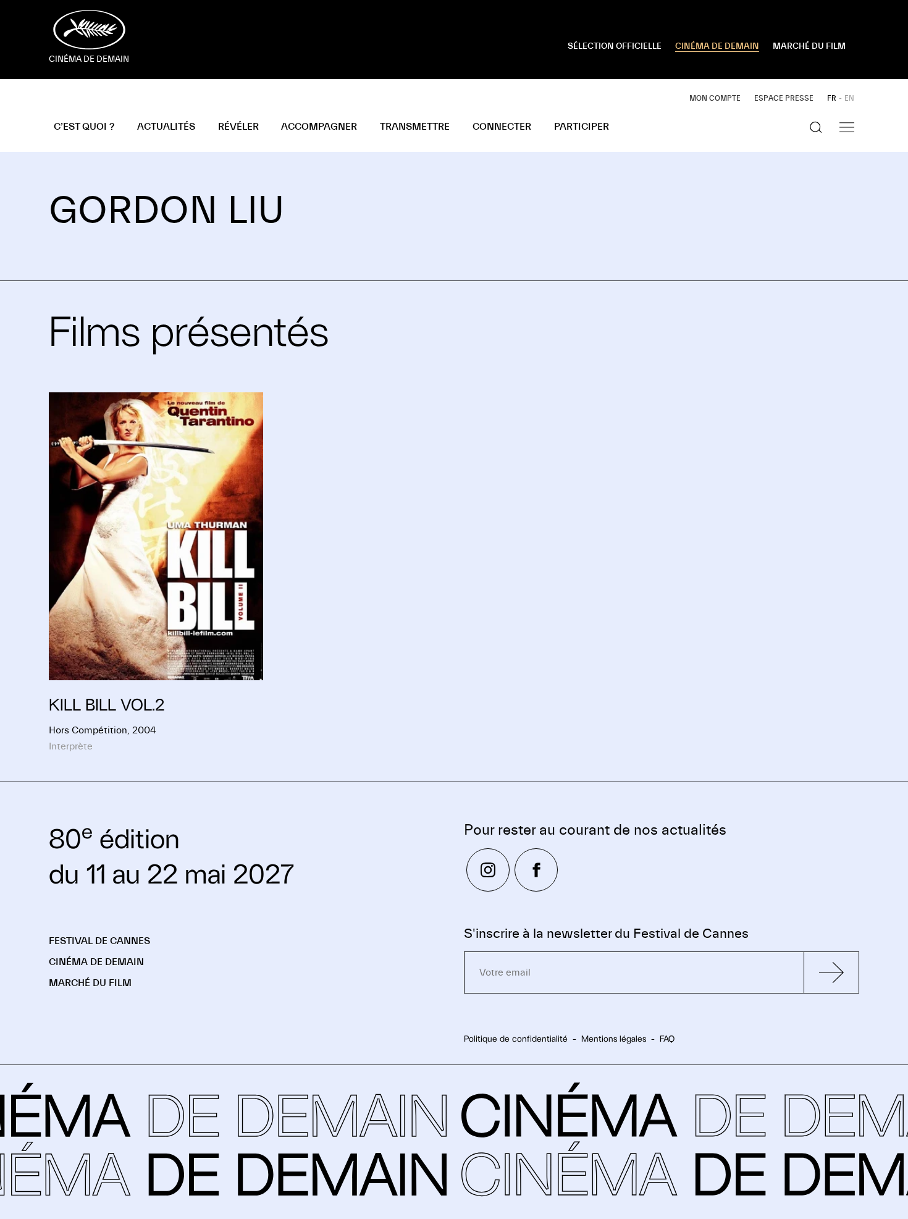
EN (849, 98)
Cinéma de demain (96, 962)
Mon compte (715, 98)
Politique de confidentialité (516, 1039)
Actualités (166, 126)
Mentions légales (613, 1039)
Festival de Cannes (99, 941)
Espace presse (783, 98)
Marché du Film (90, 983)
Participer (581, 126)
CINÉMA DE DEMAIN (717, 46)
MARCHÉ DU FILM (809, 46)
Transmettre (415, 126)
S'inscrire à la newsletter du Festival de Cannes (606, 934)
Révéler (238, 126)
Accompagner (319, 126)
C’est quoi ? (84, 126)
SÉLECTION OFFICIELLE (615, 46)
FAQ (667, 1039)
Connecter (502, 126)
